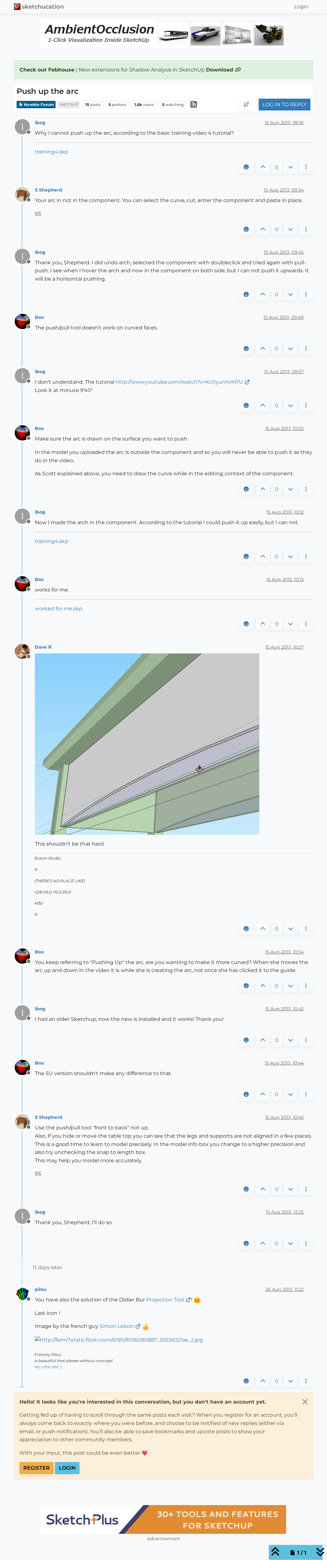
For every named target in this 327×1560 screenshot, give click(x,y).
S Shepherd (48, 190)
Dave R (43, 647)
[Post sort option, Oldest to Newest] (247, 105)
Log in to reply (284, 105)
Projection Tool (165, 1300)
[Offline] (25, 194)
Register (36, 1468)
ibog (40, 122)
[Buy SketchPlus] (163, 1519)
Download (220, 70)
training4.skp (51, 152)
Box (39, 317)
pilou (41, 1289)
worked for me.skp (58, 609)
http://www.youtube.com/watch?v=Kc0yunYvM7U (179, 382)
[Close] (305, 1402)
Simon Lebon (117, 1326)
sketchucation (43, 6)
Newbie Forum (38, 104)
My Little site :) (48, 1366)
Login (67, 1468)
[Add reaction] (246, 167)
